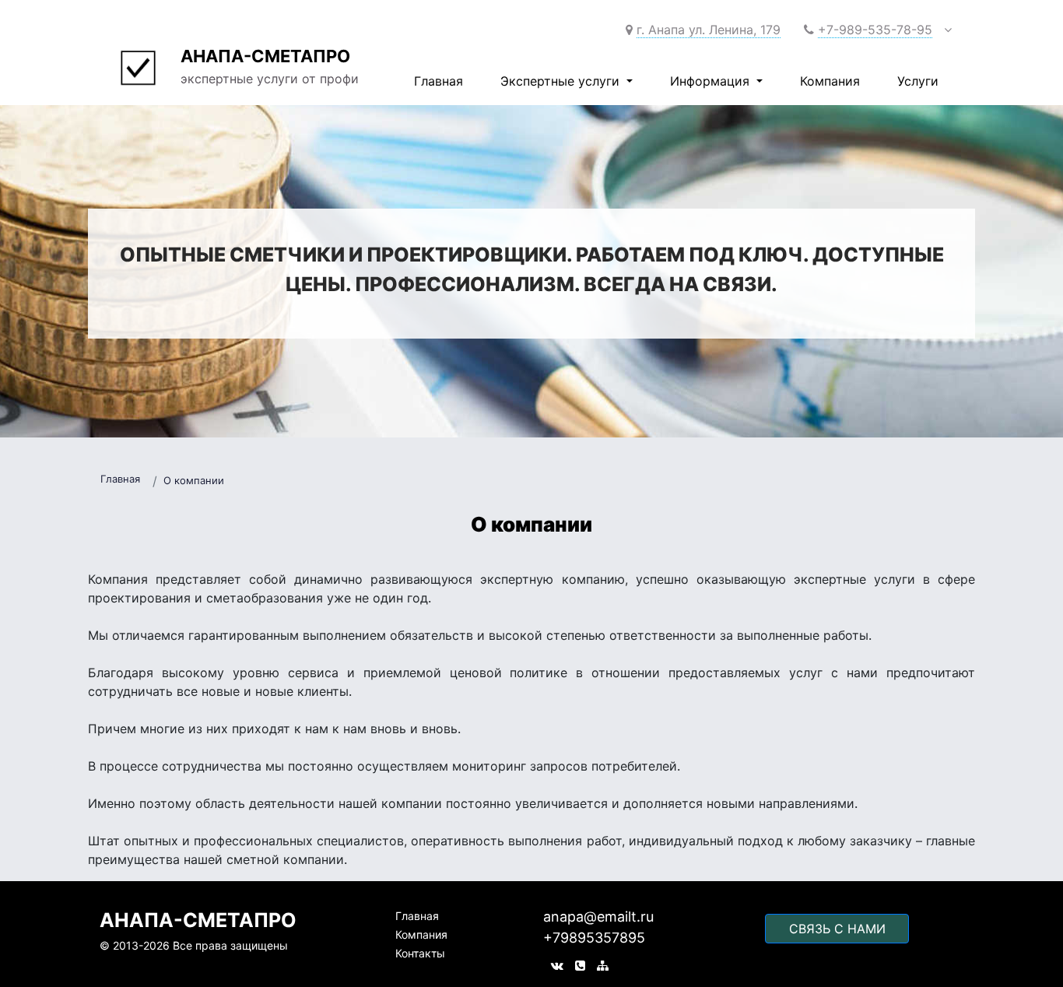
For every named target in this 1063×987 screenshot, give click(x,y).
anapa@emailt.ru (598, 916)
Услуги (917, 81)
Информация (711, 81)
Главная (438, 81)
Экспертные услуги (561, 81)
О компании (193, 480)
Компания (830, 81)
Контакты (420, 953)
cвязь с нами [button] (837, 928)
